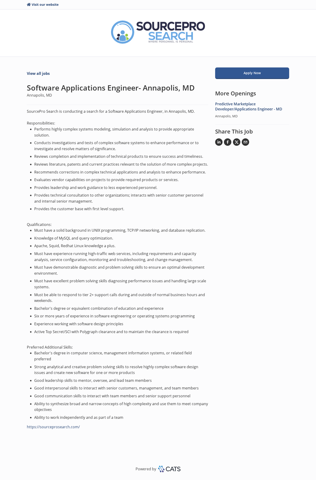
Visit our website (45, 4)
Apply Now (252, 73)
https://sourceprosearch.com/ (53, 426)
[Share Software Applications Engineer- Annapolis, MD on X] (236, 143)
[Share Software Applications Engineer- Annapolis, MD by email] (245, 143)
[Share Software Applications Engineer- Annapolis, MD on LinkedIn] (219, 143)
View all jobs (38, 73)
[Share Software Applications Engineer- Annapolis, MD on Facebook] (227, 143)
